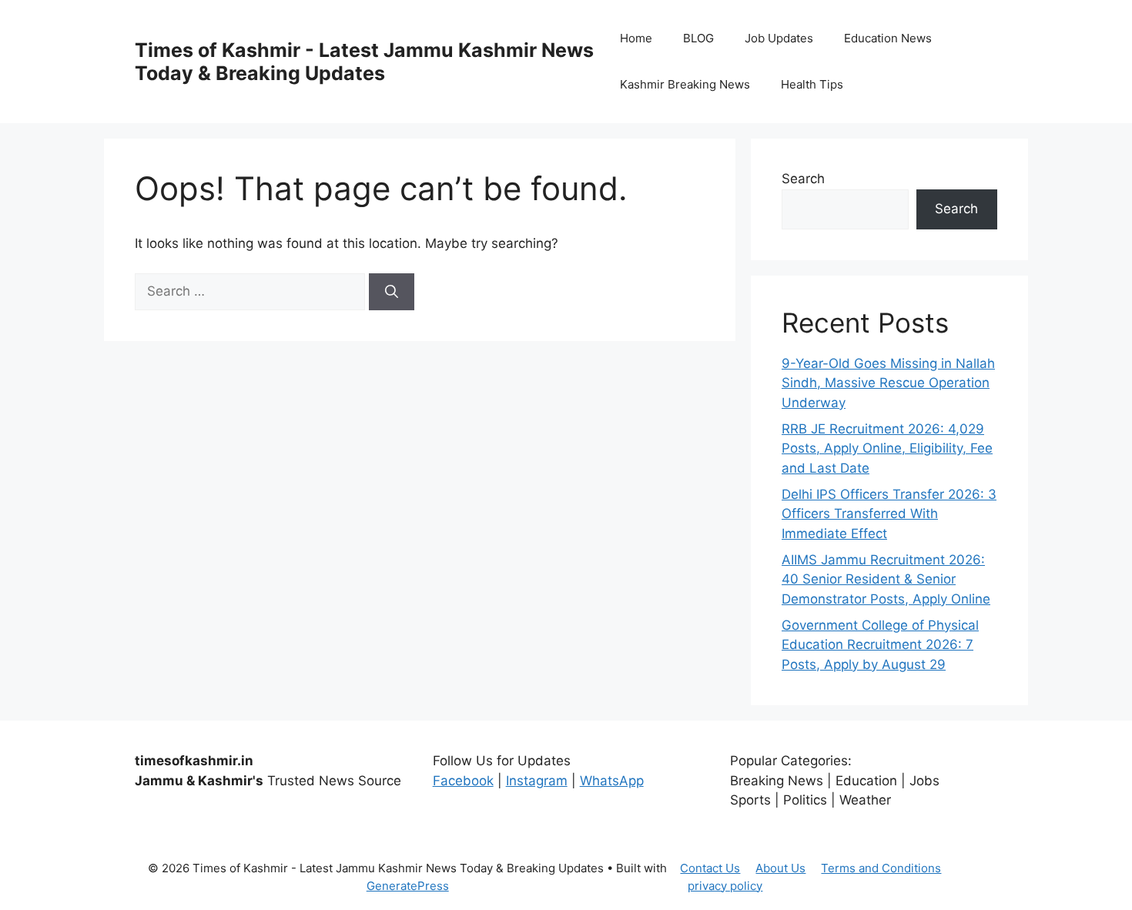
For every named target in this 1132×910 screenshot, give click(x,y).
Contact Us (710, 868)
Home (636, 38)
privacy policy (725, 885)
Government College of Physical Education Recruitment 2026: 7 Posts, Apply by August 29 (880, 644)
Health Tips (812, 84)
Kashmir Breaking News (685, 84)
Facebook (463, 780)
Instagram (537, 780)
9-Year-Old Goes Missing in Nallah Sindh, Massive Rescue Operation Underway (888, 383)
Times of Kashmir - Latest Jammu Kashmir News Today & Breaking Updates (364, 61)
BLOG (698, 38)
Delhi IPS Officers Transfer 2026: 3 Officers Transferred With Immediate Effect (889, 514)
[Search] (391, 291)
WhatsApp (612, 780)
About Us (780, 868)
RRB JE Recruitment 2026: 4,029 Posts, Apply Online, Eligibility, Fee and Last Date (887, 448)
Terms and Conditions (881, 868)
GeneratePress (408, 885)
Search (803, 178)
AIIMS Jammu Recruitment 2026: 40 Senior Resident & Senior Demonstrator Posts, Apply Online (886, 579)
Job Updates (779, 38)
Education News (888, 38)
